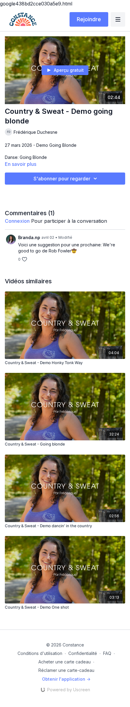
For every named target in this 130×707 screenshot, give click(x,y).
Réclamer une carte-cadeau (66, 670)
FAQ (107, 653)
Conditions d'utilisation (40, 653)
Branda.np (29, 237)
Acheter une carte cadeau (64, 661)
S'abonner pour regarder (62, 179)
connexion (17, 221)
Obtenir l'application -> (66, 679)
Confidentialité (82, 653)
